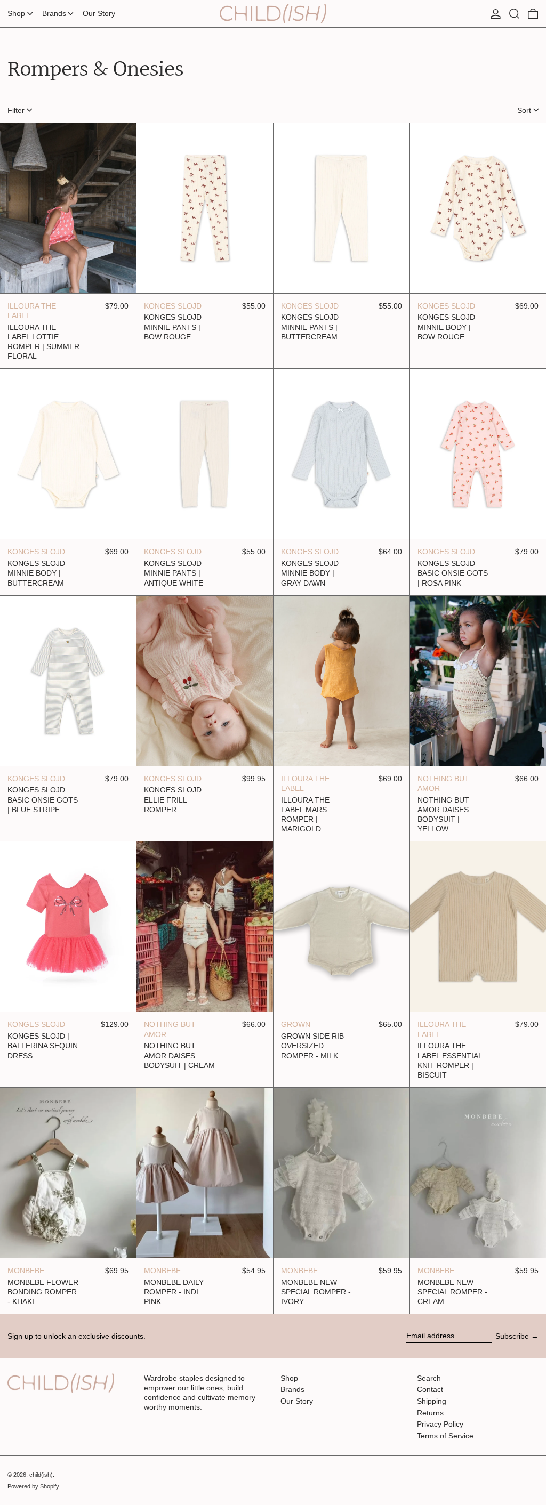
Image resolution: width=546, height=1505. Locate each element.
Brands (292, 1389)
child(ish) (41, 1474)
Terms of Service (445, 1435)
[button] (514, 13)
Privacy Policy (440, 1424)
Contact (430, 1389)
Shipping (431, 1401)
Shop (289, 1378)
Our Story (296, 1401)
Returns (430, 1413)
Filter (16, 110)
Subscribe (512, 1336)
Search (429, 1378)
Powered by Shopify (33, 1486)
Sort (524, 110)
